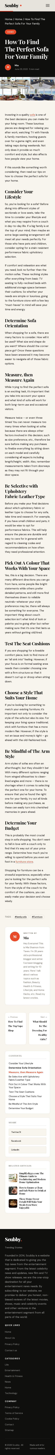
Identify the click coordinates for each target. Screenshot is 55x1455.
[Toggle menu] (47, 5)
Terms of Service (14, 1413)
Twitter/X (16, 1132)
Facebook (16, 1141)
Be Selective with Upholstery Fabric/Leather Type (24, 1078)
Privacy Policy (12, 1344)
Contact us (11, 1350)
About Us (10, 1337)
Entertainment (12, 1370)
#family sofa (21, 917)
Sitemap (9, 1430)
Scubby (11, 5)
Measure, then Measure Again (26, 1072)
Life (7, 1364)
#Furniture (37, 917)
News (8, 1381)
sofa (32, 114)
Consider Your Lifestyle (21, 1063)
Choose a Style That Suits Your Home (25, 1098)
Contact (9, 1424)
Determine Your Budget (21, 1108)
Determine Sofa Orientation (25, 1067)
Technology (11, 1393)
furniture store (24, 861)
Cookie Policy (12, 1418)
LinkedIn (15, 1149)
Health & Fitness (14, 1376)
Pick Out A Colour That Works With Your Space (27, 1086)
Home (8, 19)
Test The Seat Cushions (21, 1091)
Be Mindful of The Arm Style (23, 1103)
